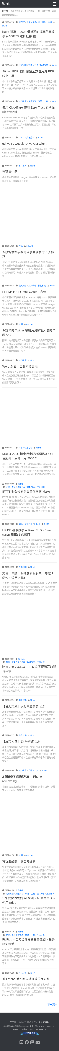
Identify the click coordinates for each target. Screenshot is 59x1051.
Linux (22, 138)
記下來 (6, 3)
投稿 (21, 246)
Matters (16, 1029)
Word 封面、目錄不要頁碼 (20, 366)
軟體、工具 (33, 65)
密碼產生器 (9, 171)
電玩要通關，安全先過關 (19, 861)
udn (31, 1029)
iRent (22, 22)
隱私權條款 (43, 1022)
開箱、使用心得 (33, 22)
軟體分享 (44, 65)
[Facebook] (27, 1042)
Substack (39, 1029)
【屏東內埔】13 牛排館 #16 (21, 741)
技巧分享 (23, 101)
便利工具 (22, 166)
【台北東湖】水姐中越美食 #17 (23, 706)
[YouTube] (21, 1042)
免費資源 (32, 101)
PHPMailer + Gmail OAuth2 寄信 (24, 291)
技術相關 (23, 65)
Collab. (29, 246)
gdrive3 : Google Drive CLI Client (24, 143)
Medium (50, 1026)
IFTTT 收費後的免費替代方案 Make (26, 491)
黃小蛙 (4, 26)
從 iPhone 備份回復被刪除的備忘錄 (26, 979)
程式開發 (23, 286)
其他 (44, 22)
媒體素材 (19, 894)
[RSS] (32, 1042)
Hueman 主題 (27, 1026)
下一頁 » (52, 1004)
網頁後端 (32, 286)
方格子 (41, 1026)
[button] (54, 4)
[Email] (38, 1042)
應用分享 (50, 894)
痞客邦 (24, 1029)
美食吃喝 (23, 700)
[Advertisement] (29, 214)
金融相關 (23, 567)
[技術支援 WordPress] (12, 1026)
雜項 (50, 22)
